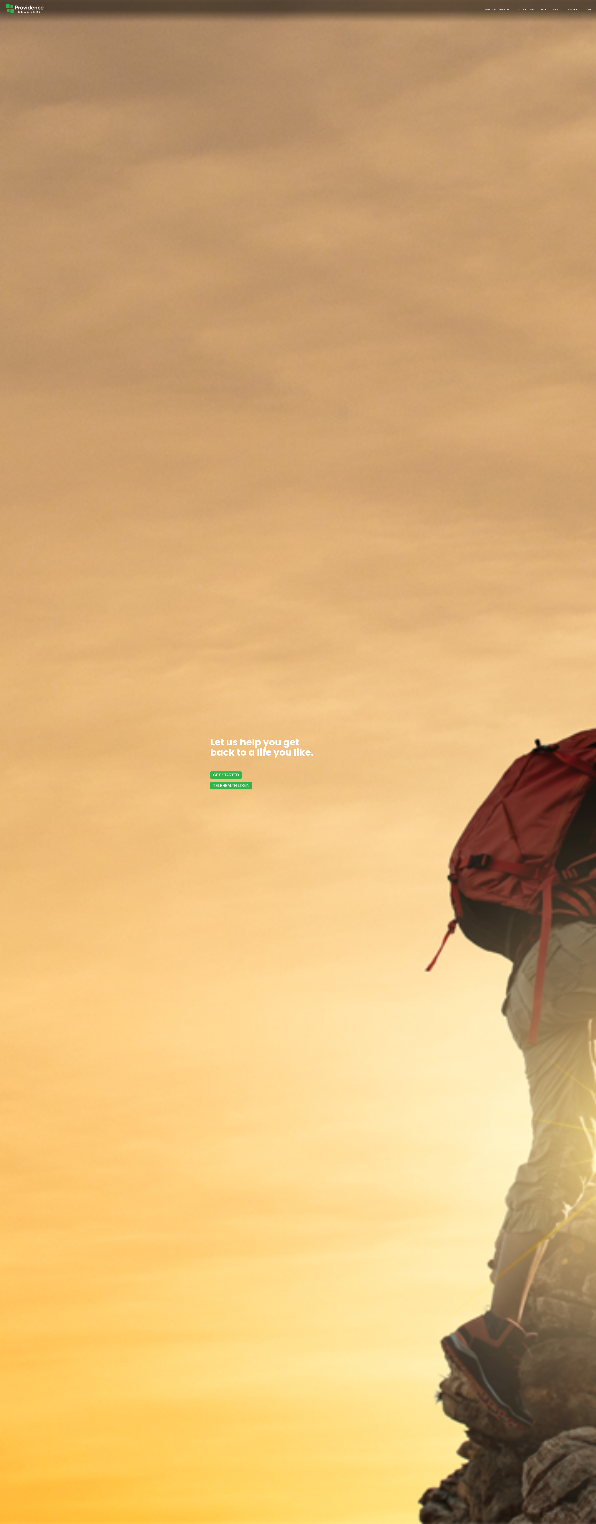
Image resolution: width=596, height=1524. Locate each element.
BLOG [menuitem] (544, 9)
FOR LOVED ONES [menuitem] (525, 9)
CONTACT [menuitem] (572, 9)
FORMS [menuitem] (587, 9)
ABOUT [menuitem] (557, 9)
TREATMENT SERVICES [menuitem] (497, 9)
